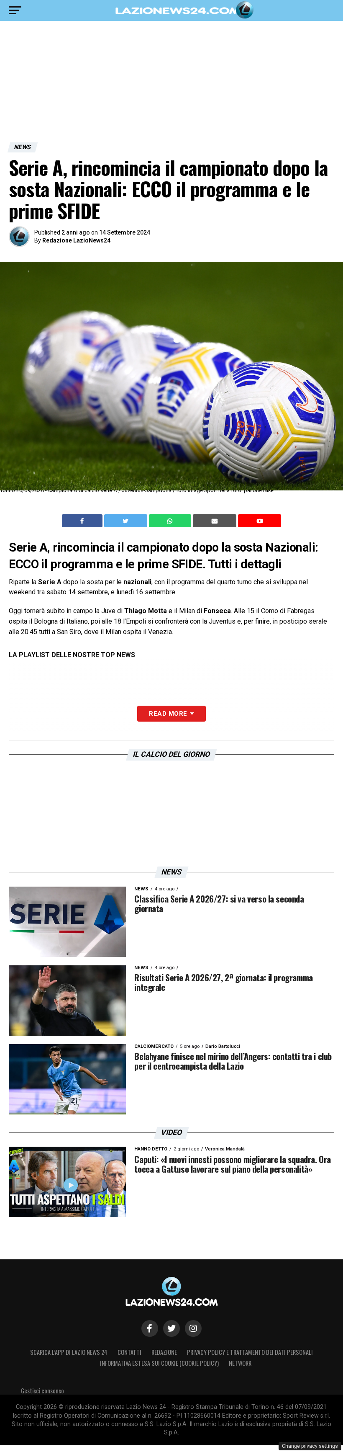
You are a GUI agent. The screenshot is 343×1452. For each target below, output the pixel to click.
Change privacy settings (310, 1446)
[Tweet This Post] (126, 521)
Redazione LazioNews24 (76, 240)
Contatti (129, 1352)
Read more (168, 713)
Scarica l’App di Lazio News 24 (69, 1352)
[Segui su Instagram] (193, 1328)
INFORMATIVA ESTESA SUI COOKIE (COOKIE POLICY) (159, 1363)
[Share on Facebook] (83, 521)
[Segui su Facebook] (149, 1328)
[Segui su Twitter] (171, 1328)
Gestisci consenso (42, 1390)
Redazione (164, 1352)
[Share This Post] (171, 521)
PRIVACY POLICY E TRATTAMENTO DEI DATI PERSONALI (250, 1352)
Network (240, 1363)
